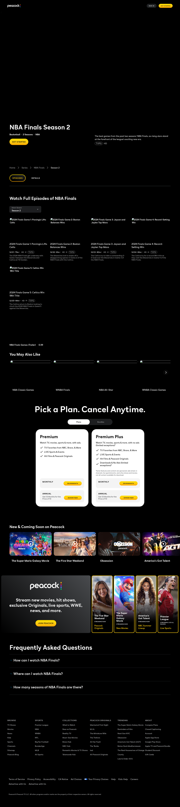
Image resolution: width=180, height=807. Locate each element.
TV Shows (11, 725)
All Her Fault (95, 742)
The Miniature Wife (98, 733)
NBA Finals (39, 167)
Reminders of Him (125, 729)
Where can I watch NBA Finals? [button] (38, 674)
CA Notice (63, 779)
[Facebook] (149, 777)
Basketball (14, 134)
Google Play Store (152, 742)
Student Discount (152, 750)
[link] (30, 331)
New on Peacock (69, 729)
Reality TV (66, 733)
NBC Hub (66, 746)
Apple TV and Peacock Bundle (157, 746)
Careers (134, 779)
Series (25, 167)
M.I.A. (92, 729)
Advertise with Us (17, 784)
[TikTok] (155, 777)
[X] (149, 785)
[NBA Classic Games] (31, 373)
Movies (10, 729)
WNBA (38, 733)
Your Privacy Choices (98, 779)
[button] (30, 544)
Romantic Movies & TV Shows (75, 750)
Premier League (41, 725)
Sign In (152, 6)
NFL (36, 737)
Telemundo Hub (69, 754)
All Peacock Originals (99, 754)
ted (91, 750)
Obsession (122, 737)
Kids (9, 737)
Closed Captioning (153, 729)
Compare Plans (151, 725)
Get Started (166, 6)
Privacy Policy (34, 779)
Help (113, 779)
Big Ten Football (41, 742)
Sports (10, 742)
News (9, 733)
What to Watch (68, 725)
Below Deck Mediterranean (129, 746)
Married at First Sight (99, 725)
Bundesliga (39, 746)
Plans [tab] (78, 422)
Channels (11, 746)
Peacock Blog (13, 754)
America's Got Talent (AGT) (129, 742)
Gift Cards (149, 754)
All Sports (39, 754)
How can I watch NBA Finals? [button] (36, 660)
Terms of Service (17, 779)
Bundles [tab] (100, 422)
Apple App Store (152, 737)
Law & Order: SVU (125, 759)
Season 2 (55, 167)
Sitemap (11, 750)
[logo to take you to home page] (14, 6)
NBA (37, 729)
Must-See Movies (70, 737)
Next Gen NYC (124, 733)
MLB (37, 750)
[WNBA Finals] (74, 373)
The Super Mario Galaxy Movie (130, 725)
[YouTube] (162, 777)
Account (148, 733)
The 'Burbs (94, 746)
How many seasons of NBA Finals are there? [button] (48, 687)
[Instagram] (169, 777)
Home (12, 167)
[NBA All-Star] (117, 373)
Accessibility (49, 779)
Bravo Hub (66, 742)
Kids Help (123, 779)
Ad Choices (76, 779)
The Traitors (95, 737)
